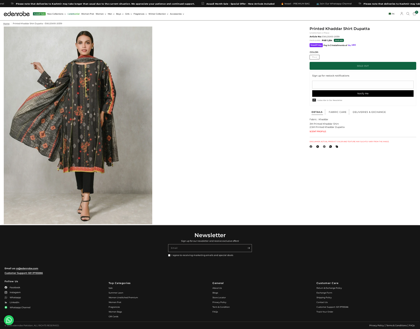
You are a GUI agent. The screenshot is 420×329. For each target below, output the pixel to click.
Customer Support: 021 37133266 (24, 273)
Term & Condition (221, 307)
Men (110, 14)
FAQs (215, 311)
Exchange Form (324, 292)
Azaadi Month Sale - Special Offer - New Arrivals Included (212, 3)
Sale (111, 288)
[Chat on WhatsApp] (9, 320)
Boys (118, 14)
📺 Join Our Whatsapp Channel (306, 4)
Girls (127, 14)
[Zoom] (145, 33)
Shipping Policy (324, 297)
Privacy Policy (219, 302)
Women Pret (87, 14)
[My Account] (402, 13)
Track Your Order (324, 311)
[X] (318, 147)
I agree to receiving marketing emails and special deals (202, 255)
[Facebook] (312, 147)
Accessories (176, 14)
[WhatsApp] (331, 147)
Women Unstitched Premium (123, 297)
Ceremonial (73, 14)
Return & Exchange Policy (329, 288)
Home (6, 23)
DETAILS (317, 112)
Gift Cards (113, 316)
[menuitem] (39, 13)
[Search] (408, 13)
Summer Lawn (116, 292)
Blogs (215, 292)
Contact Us (322, 302)
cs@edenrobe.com (27, 268)
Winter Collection (157, 14)
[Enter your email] (248, 248)
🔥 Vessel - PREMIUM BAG (267, 4)
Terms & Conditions (396, 325)
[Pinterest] (325, 147)
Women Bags (115, 311)
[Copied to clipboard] (337, 147)
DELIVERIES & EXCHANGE (369, 112)
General (218, 283)
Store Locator (219, 297)
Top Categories (120, 283)
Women (100, 14)
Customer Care (327, 283)
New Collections (55, 14)
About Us (217, 288)
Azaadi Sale (39, 14)
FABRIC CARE (337, 112)
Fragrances (139, 14)
